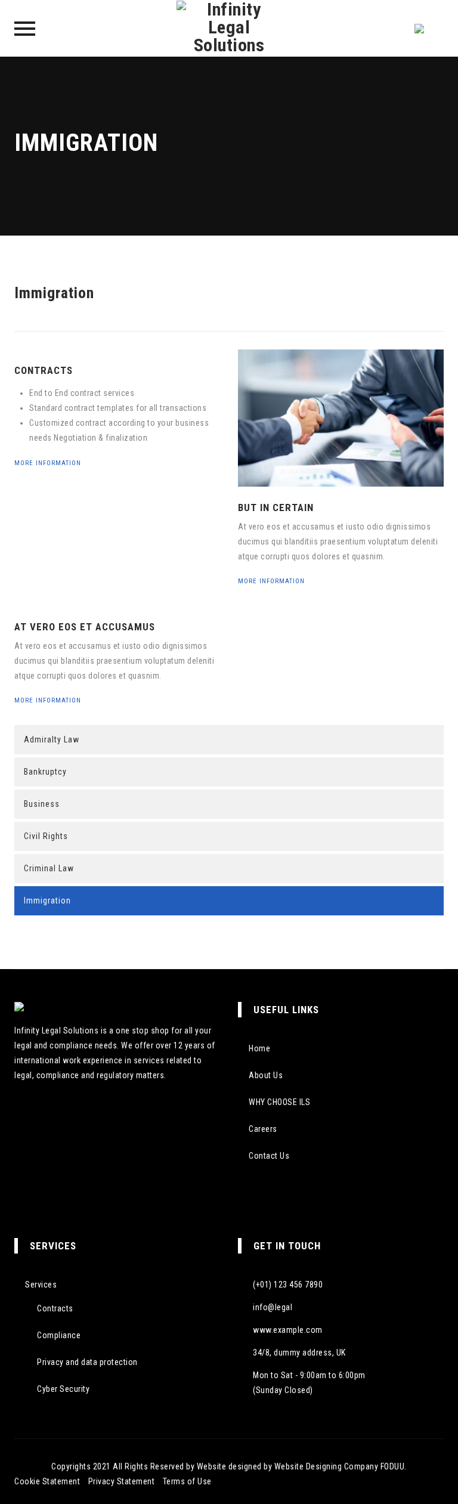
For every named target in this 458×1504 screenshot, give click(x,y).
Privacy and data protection (87, 1362)
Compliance (59, 1335)
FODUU (392, 1466)
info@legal (272, 1307)
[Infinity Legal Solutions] (229, 28)
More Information (48, 463)
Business (42, 804)
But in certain (276, 507)
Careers (263, 1129)
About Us (266, 1075)
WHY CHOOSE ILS (279, 1102)
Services (41, 1284)
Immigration (47, 900)
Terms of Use (187, 1481)
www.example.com (288, 1330)
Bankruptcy (45, 771)
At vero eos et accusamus (84, 627)
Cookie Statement (47, 1481)
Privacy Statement (121, 1481)
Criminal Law (49, 868)
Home (259, 1048)
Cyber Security (63, 1389)
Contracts (43, 370)
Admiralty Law (51, 739)
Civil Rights (46, 836)
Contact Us (269, 1156)
